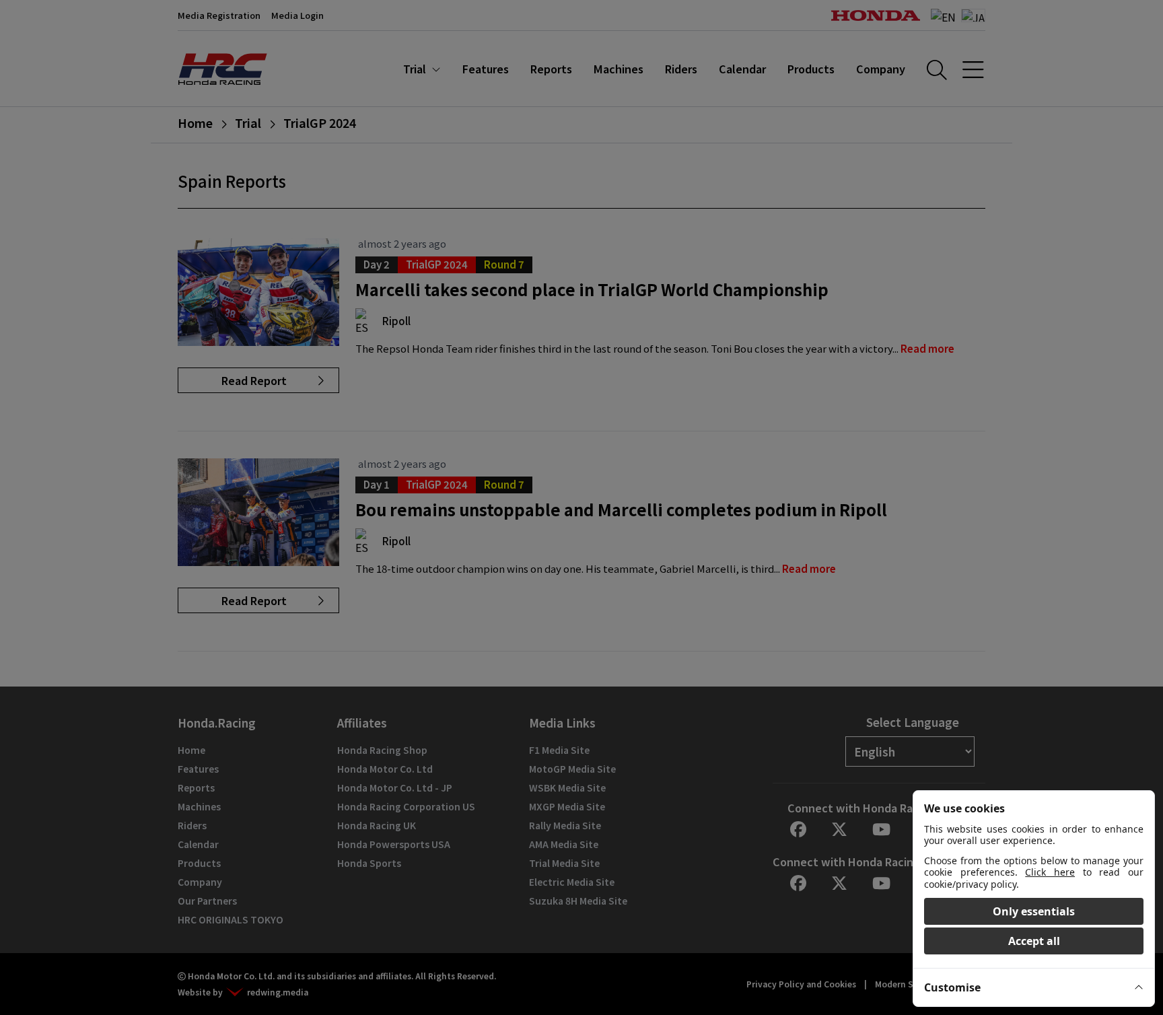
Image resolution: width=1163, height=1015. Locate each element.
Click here (1050, 872)
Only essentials (1034, 911)
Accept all (1034, 941)
